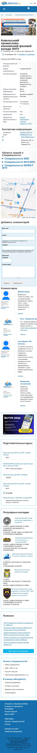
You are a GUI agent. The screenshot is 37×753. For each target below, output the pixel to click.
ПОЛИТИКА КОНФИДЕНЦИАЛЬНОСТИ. (19, 741)
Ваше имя (5, 228)
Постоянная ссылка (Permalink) (5, 307)
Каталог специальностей (15, 661)
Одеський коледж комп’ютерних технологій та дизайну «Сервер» (22, 555)
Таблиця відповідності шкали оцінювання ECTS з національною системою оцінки (17, 634)
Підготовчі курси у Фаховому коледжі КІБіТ (17, 498)
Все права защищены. (13, 744)
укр (31, 3)
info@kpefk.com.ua (26, 135)
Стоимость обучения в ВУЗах (16, 704)
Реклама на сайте (12, 729)
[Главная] (12, 3)
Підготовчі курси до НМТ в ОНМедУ (15, 475)
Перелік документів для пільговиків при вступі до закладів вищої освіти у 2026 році (18, 639)
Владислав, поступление (25, 382)
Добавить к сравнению (27, 54)
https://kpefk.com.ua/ (27, 137)
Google (33, 217)
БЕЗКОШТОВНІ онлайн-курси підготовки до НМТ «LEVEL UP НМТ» (18, 465)
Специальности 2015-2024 (20, 162)
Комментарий (7, 264)
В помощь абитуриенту (14, 679)
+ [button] (3, 180)
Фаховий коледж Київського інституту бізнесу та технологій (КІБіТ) (24, 540)
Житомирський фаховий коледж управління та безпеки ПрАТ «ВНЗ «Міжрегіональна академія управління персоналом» (22, 592)
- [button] (4, 183)
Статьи (7, 724)
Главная (2, 15)
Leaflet (23, 217)
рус (35, 3)
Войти (32, 9)
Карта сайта (9, 714)
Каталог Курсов (11, 711)
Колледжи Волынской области (24, 15)
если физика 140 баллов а (24, 342)
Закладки (29, 9)
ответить (20, 313)
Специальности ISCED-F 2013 (17, 166)
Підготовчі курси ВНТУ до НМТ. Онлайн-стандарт (17, 485)
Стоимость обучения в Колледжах (14, 707)
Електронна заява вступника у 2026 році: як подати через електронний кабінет (18, 629)
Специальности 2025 (17, 158)
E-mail (4, 235)
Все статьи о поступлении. (18, 651)
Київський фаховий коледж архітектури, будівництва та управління (23, 520)
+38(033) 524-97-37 (26, 132)
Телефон (5, 245)
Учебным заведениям (13, 731)
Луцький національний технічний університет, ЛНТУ (26, 120)
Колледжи (9, 15)
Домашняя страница (5, 256)
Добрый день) (24, 291)
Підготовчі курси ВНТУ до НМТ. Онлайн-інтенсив (17, 454)
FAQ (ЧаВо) (9, 719)
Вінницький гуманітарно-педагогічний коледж (22, 571)
